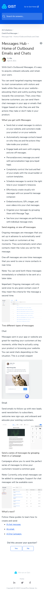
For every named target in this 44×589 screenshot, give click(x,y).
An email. (10, 529)
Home (22, 579)
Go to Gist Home (30, 7)
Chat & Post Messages (9, 33)
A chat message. (13, 524)
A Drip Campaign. (14, 534)
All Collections (7, 30)
